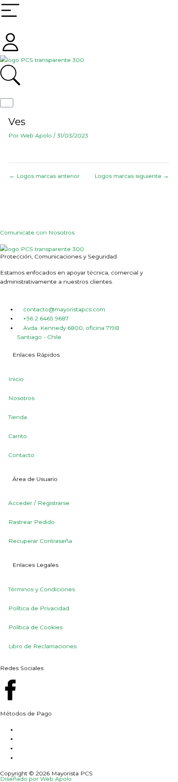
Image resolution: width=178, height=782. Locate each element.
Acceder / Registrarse (39, 503)
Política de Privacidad (38, 608)
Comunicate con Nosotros (37, 232)
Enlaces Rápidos (36, 354)
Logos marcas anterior (44, 176)
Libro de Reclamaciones (42, 646)
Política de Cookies (35, 627)
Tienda (17, 417)
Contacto (21, 455)
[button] (89, 355)
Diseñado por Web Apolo (36, 778)
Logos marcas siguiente (131, 176)
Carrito (17, 436)
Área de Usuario (35, 479)
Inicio (16, 379)
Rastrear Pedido (31, 522)
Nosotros (21, 398)
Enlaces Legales (35, 565)
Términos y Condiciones (41, 589)
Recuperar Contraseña (40, 541)
